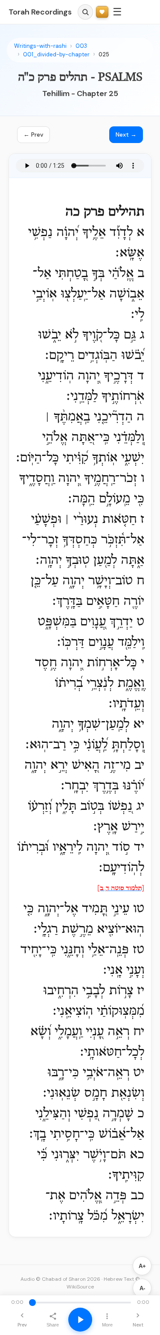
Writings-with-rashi (40, 46)
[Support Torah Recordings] (102, 12)
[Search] (85, 12)
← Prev (33, 134)
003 (81, 46)
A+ (142, 1266)
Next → (126, 134)
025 (104, 54)
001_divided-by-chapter (56, 54)
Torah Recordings (40, 12)
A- (142, 1288)
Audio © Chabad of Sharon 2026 (60, 1279)
